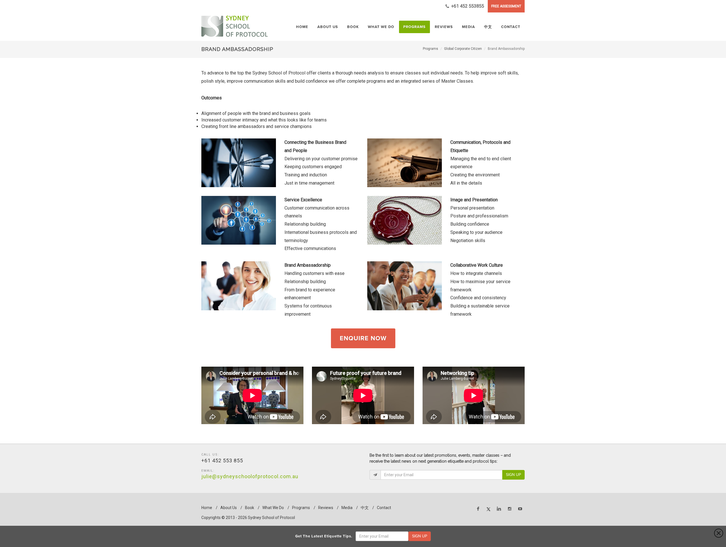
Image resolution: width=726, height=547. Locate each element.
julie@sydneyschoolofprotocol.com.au (249, 476)
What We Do (273, 507)
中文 (365, 507)
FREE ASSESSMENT (506, 6)
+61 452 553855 (467, 6)
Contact (384, 507)
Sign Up (513, 474)
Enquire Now (363, 338)
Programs (430, 49)
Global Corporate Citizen (463, 49)
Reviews (325, 507)
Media (347, 507)
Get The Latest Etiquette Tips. (324, 536)
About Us (228, 507)
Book (249, 507)
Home (206, 507)
